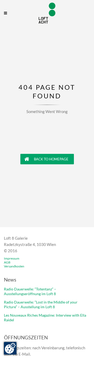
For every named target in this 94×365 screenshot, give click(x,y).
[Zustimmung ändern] (10, 348)
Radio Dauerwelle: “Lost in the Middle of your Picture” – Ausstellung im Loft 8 (41, 304)
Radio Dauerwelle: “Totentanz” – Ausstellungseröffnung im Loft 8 (30, 291)
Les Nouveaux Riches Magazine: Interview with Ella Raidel (45, 317)
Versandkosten (14, 266)
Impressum (11, 258)
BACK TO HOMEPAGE (50, 159)
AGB (7, 262)
